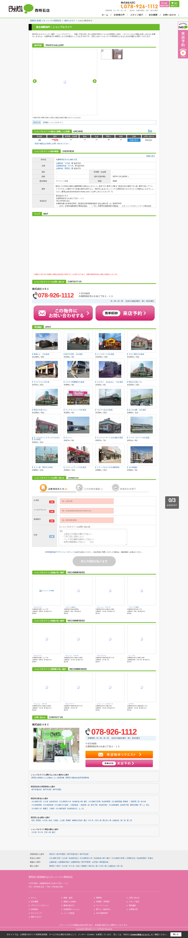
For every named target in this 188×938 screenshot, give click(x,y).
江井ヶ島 (98, 820)
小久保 (45, 802)
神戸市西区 (57, 790)
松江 (147, 805)
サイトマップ (36, 913)
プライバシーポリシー (65, 552)
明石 (33, 820)
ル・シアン (132, 655)
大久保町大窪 (71, 159)
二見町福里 (73, 805)
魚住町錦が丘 (72, 809)
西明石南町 (134, 805)
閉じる (176, 934)
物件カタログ (36, 917)
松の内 (143, 802)
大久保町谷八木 (65, 802)
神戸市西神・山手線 (89, 862)
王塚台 (150, 858)
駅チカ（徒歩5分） (103, 909)
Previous (35, 81)
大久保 (67, 163)
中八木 (70, 166)
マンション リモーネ (103, 607)
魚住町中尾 (124, 805)
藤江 (85, 802)
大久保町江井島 (94, 802)
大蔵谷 (55, 820)
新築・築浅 (68, 898)
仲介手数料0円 (102, 913)
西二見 (129, 820)
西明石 (67, 168)
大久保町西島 (36, 805)
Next (94, 81)
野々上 (142, 805)
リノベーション (102, 905)
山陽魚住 (115, 820)
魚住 (50, 820)
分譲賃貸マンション (72, 909)
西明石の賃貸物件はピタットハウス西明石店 (51, 877)
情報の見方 (150, 156)
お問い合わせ (134, 898)
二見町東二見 (84, 805)
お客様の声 (133, 909)
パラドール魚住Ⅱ (70, 607)
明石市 (63, 159)
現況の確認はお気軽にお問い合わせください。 (53, 144)
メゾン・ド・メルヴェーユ (105, 704)
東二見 (123, 820)
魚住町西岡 (106, 802)
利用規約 (49, 552)
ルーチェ (131, 704)
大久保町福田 (60, 809)
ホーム (33, 898)
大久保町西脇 (116, 802)
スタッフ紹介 (134, 902)
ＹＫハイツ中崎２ (134, 607)
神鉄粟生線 (103, 862)
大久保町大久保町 (61, 805)
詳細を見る (134, 140)
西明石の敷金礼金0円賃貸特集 (77, 778)
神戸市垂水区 (36, 790)
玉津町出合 (131, 858)
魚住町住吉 (53, 802)
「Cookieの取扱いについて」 (140, 935)
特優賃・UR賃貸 (102, 902)
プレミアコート (101, 655)
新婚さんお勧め (70, 902)
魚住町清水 (103, 805)
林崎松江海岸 (77, 820)
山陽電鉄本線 (61, 166)
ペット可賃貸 (69, 913)
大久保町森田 (114, 805)
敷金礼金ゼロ (69, 905)
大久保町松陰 (48, 805)
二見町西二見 (134, 802)
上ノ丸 (81, 809)
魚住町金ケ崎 (77, 802)
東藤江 (45, 809)
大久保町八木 (36, 809)
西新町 (125, 802)
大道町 (52, 809)
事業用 (99, 898)
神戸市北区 (47, 790)
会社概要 (34, 902)
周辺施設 (132, 905)
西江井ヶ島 (107, 820)
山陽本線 (59, 163)
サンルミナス (38, 607)
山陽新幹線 (75, 862)
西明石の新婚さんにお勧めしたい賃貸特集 (47, 778)
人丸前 (62, 820)
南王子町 (94, 805)
